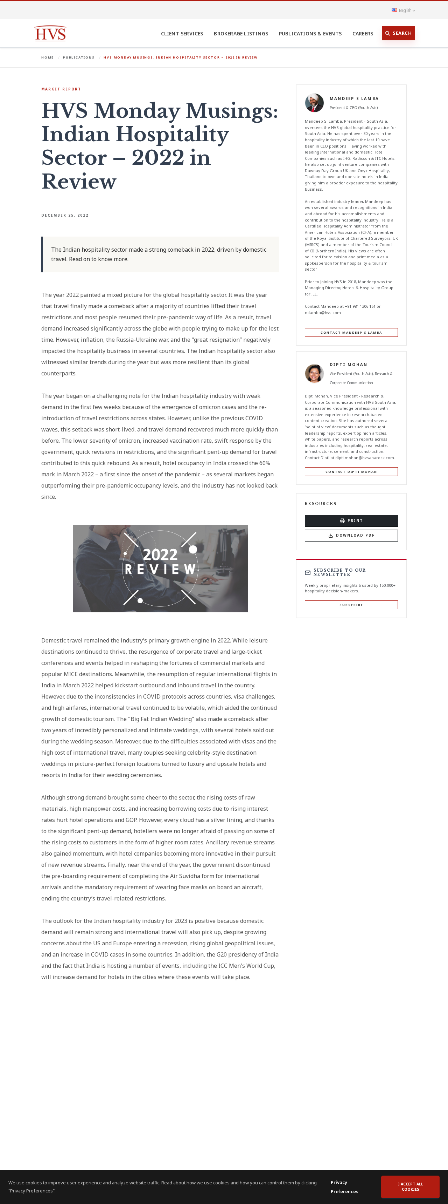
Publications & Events (310, 33)
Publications (79, 57)
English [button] (405, 10)
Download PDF (355, 535)
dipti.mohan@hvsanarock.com (364, 457)
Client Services (182, 33)
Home (47, 57)
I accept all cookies (410, 1187)
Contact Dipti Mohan (351, 471)
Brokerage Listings (241, 33)
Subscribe (351, 605)
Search (402, 33)
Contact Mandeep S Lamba (351, 332)
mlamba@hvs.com (323, 312)
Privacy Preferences (344, 1187)
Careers (362, 33)
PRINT (355, 520)
